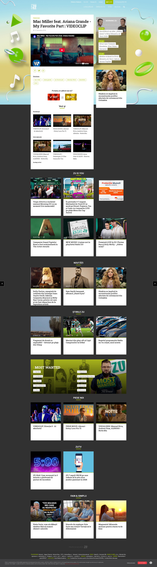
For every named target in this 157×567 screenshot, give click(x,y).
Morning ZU (111, 21)
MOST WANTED (47, 367)
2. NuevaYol (82, 372)
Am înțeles (143, 562)
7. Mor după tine (39, 386)
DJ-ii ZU (86, 2)
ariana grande (47, 80)
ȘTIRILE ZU (78, 312)
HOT (55, 97)
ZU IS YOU (78, 173)
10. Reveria (81, 390)
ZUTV (62, 554)
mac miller (37, 80)
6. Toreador (82, 381)
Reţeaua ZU (93, 2)
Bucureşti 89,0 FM (121, 2)
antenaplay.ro (89, 556)
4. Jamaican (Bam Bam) (86, 376)
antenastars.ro (42, 556)
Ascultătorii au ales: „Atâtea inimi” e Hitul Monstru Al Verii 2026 (110, 34)
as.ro (59, 556)
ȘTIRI (110, 7)
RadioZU (96, 554)
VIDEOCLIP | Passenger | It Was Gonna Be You (59, 156)
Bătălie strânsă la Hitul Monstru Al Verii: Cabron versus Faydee (109, 59)
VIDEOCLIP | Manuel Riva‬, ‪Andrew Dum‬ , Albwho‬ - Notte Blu (80, 131)
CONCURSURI (88, 7)
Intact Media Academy (60, 558)
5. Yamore (37, 381)
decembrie (82, 80)
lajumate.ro (97, 556)
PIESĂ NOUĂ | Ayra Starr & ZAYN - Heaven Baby (81, 156)
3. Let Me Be (38, 376)
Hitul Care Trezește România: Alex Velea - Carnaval (108, 46)
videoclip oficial (71, 80)
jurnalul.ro (77, 556)
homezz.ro (104, 556)
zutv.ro (55, 556)
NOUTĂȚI (78, 262)
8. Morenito (82, 386)
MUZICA (117, 7)
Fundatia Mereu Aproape (111, 558)
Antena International (83, 554)
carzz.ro (110, 556)
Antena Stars (56, 554)
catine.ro (64, 556)
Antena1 (41, 554)
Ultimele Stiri (122, 554)
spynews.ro (35, 556)
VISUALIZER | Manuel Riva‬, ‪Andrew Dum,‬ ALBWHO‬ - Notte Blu (41, 156)
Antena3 (75, 554)
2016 (35, 83)
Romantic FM (102, 554)
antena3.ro (70, 556)
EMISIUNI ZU (100, 7)
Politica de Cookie (131, 562)
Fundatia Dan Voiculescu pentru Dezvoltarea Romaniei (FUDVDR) (87, 558)
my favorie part (59, 80)
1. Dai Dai (37, 372)
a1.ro (117, 554)
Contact (101, 2)
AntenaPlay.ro (68, 554)
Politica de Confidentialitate (72, 563)
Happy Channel (48, 554)
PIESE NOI (36, 18)
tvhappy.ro (49, 556)
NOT (72, 97)
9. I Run (36, 390)
